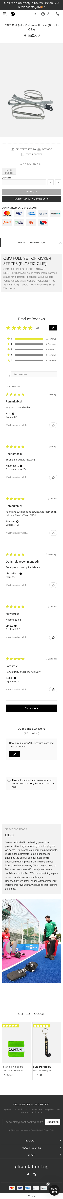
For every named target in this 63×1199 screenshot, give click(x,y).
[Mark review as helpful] (53, 425)
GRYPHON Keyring (42, 1070)
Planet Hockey (13, 14)
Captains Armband (13, 1070)
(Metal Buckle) (9, 171)
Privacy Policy (49, 1130)
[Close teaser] (48, 1184)
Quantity (7, 177)
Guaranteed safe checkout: (19, 208)
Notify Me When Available (31, 199)
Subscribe (53, 1121)
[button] (53, 327)
